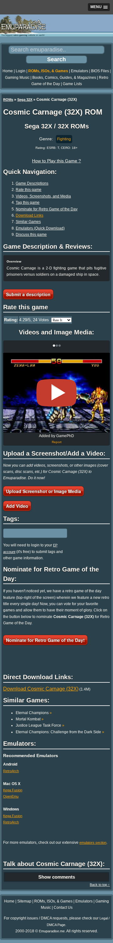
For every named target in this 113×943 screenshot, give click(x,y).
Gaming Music (17, 77)
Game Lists (72, 84)
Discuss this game (31, 234)
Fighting (64, 139)
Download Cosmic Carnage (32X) (40, 688)
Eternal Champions (34, 713)
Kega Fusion (12, 790)
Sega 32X (24, 99)
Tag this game (28, 202)
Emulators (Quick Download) (40, 228)
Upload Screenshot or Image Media (43, 491)
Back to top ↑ (100, 884)
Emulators (79, 71)
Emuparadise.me (52, 931)
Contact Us (63, 907)
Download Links (29, 215)
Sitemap (24, 901)
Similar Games (28, 221)
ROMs (8, 99)
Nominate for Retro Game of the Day (47, 209)
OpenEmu (11, 796)
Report (57, 442)
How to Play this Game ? (56, 160)
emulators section (92, 842)
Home (8, 71)
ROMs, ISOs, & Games (48, 71)
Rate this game (28, 189)
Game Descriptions (32, 183)
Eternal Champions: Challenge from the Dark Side (60, 732)
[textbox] (30, 533)
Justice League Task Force (40, 725)
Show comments (56, 877)
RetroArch (11, 771)
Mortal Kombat (30, 719)
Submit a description (28, 294)
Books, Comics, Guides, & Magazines (64, 77)
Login (20, 71)
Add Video (17, 506)
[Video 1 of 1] (56, 393)
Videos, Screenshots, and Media (43, 196)
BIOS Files (100, 71)
